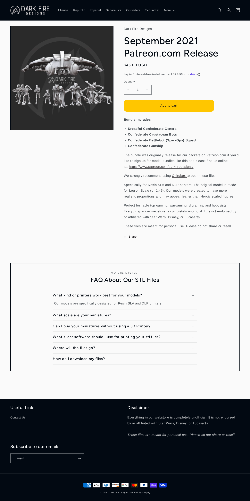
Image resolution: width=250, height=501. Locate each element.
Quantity (129, 81)
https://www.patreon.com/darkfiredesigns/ (161, 167)
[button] (169, 10)
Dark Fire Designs (118, 492)
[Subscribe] (79, 458)
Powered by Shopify (139, 492)
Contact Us (18, 417)
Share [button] (133, 236)
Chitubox (179, 176)
